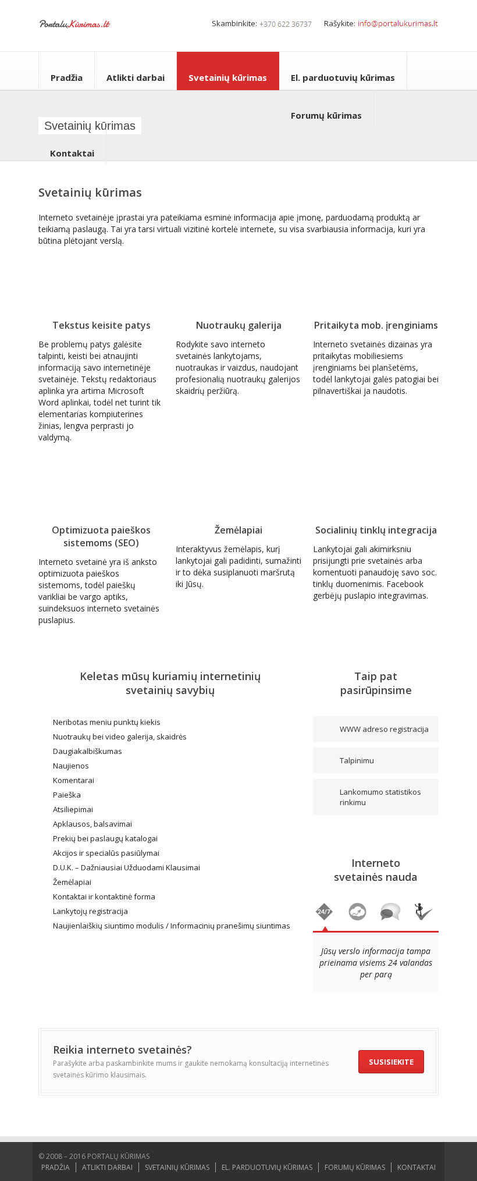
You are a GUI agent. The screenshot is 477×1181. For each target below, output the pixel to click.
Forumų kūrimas (326, 115)
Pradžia (67, 77)
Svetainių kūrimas (227, 77)
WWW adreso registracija (384, 729)
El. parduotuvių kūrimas (343, 77)
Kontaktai (72, 153)
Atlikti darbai (135, 77)
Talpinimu (357, 760)
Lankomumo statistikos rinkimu (380, 797)
